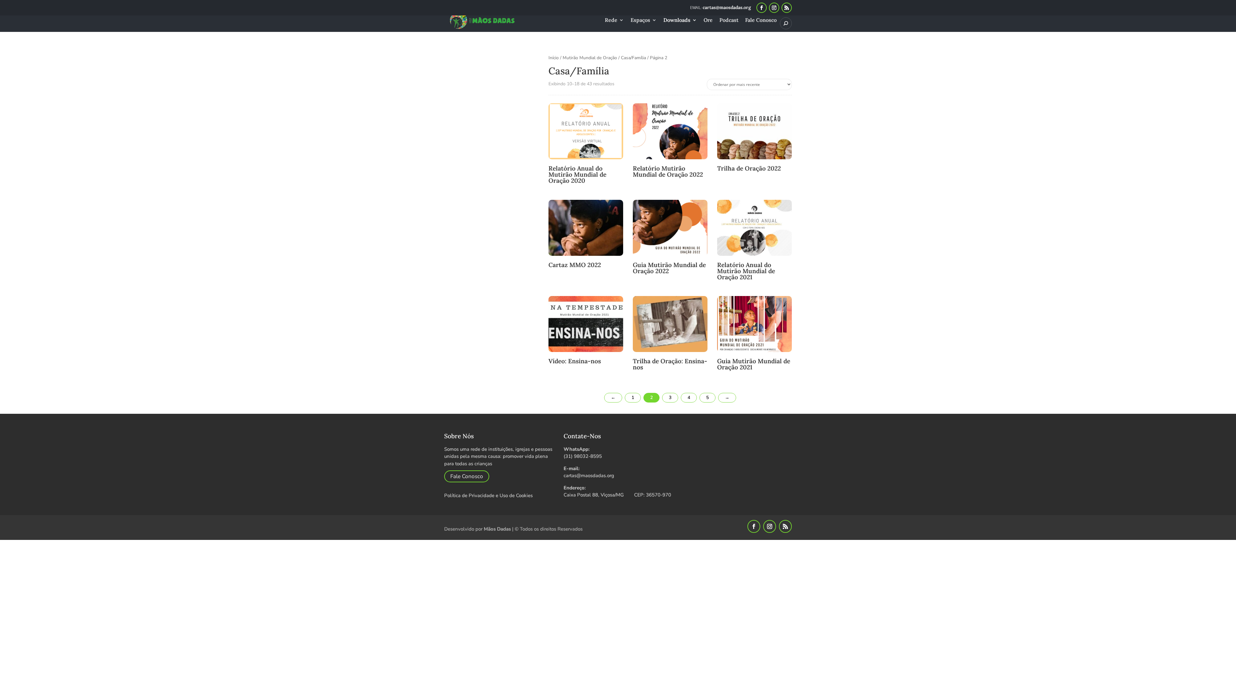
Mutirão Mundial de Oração (590, 58)
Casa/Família (633, 58)
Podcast (728, 20)
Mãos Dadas (497, 529)
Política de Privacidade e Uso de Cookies (488, 495)
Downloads (676, 20)
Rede (611, 20)
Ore (708, 20)
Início (553, 58)
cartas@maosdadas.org (589, 475)
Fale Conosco (761, 20)
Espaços (640, 20)
